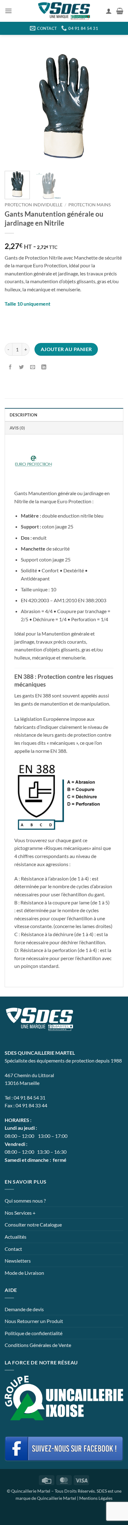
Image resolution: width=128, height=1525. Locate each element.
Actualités (15, 1237)
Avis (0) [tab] (17, 427)
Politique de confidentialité (33, 1333)
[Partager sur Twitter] (21, 367)
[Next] (113, 106)
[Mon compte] (109, 11)
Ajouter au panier (66, 349)
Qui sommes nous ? (25, 1201)
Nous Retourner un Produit (34, 1321)
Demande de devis (24, 1309)
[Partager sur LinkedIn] (44, 367)
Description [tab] (23, 414)
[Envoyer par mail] (33, 367)
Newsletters (18, 1261)
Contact (13, 1249)
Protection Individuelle (33, 204)
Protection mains (89, 204)
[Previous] (15, 106)
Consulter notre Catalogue (33, 1224)
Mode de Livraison (24, 1273)
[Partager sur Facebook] (10, 367)
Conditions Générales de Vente (38, 1345)
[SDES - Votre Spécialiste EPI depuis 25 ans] (64, 11)
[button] (8, 10)
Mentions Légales (95, 1498)
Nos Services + (20, 1213)
